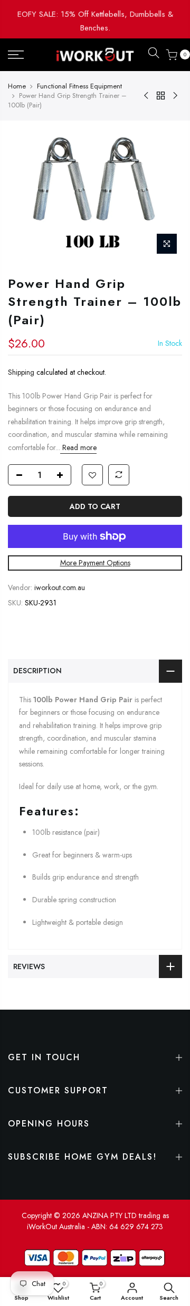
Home (17, 86)
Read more (78, 447)
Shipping (21, 372)
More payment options (95, 562)
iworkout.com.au (59, 587)
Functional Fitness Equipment (79, 86)
